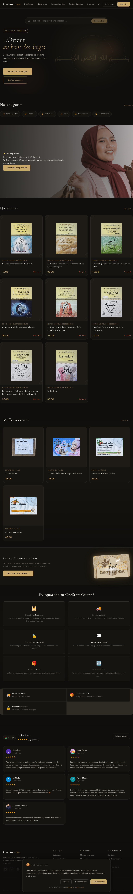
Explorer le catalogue (17, 71)
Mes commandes (87, 855)
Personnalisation (59, 859)
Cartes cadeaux (15, 80)
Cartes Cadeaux (76, 4)
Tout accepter (99, 882)
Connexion (109, 4)
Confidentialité (114, 867)
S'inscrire (124, 4)
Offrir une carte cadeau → (18, 573)
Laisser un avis (121, 736)
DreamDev (126, 891)
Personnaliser (81, 882)
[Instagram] (5, 869)
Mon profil (84, 859)
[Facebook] (18, 869)
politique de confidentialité (75, 887)
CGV (109, 863)
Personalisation (58, 4)
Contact (91, 4)
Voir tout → (128, 105)
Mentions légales (114, 859)
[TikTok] (11, 869)
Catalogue (28, 4)
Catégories (42, 4)
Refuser (66, 882)
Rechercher (99, 21)
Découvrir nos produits (17, 168)
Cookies (111, 871)
